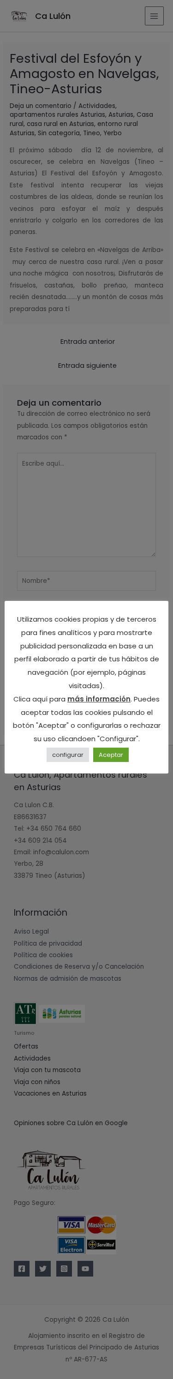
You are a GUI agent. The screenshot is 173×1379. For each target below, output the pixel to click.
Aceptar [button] (111, 754)
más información (99, 699)
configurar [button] (68, 754)
